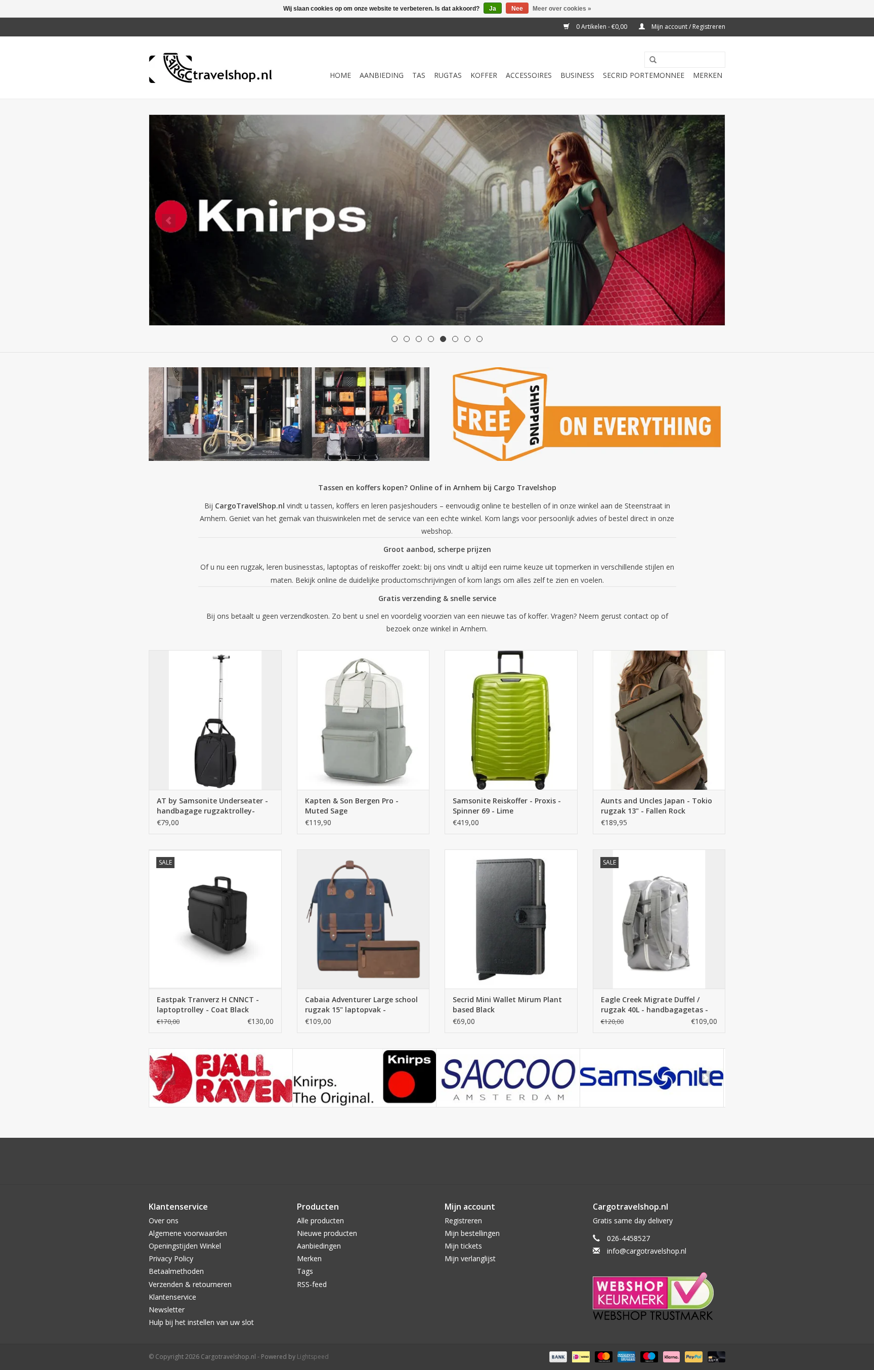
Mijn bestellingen (472, 1233)
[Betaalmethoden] (557, 1356)
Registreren (463, 1220)
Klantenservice (172, 1297)
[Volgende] (705, 221)
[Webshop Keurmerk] (659, 1296)
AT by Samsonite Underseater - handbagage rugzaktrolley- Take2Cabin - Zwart (212, 806)
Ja (492, 8)
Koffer (483, 75)
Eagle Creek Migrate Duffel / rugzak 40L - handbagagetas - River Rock (654, 1005)
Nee (517, 8)
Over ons (164, 1220)
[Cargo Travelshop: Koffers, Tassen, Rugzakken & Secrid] (211, 67)
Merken (707, 75)
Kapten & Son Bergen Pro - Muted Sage (352, 806)
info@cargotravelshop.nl (646, 1251)
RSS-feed (312, 1284)
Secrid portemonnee (643, 75)
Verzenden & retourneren (190, 1284)
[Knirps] (364, 1078)
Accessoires (529, 75)
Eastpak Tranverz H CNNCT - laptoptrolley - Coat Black (208, 1004)
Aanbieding (382, 75)
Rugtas (448, 75)
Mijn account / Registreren (687, 26)
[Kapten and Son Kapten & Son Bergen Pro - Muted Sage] (363, 719)
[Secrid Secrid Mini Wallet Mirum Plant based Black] (511, 919)
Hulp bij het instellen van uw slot (201, 1322)
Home (340, 75)
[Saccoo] (508, 1078)
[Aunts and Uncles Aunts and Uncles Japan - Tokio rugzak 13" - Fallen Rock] (659, 719)
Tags (305, 1271)
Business (577, 75)
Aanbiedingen (319, 1246)
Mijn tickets (463, 1246)
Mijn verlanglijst (470, 1258)
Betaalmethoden (176, 1271)
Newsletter (167, 1309)
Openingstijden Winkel (185, 1246)
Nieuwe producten (327, 1233)
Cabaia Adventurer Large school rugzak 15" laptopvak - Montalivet (361, 1005)
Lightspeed (313, 1356)
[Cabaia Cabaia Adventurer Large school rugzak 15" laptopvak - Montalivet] (363, 919)
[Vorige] (169, 221)
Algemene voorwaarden (188, 1233)
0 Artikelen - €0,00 (602, 26)
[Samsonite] (651, 1078)
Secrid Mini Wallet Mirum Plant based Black (507, 1004)
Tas (418, 75)
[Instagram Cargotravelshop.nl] (446, 1161)
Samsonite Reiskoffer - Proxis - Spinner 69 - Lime (507, 806)
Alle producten (320, 1220)
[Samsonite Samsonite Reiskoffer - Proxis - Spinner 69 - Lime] (511, 719)
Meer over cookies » (562, 8)
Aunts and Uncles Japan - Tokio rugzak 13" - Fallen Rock (656, 806)
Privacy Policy (171, 1258)
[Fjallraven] (220, 1078)
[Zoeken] (649, 60)
